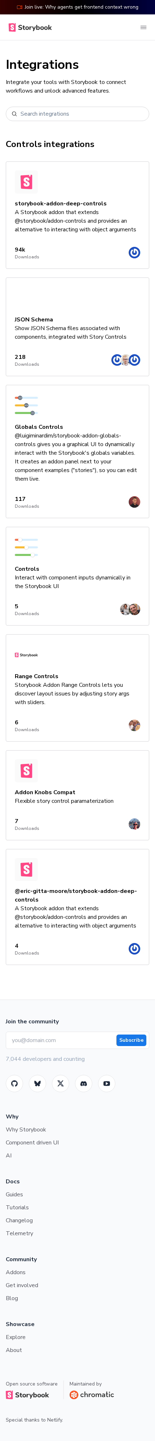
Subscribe (131, 1040)
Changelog (19, 1220)
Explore (16, 1337)
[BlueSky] (37, 1083)
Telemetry (19, 1233)
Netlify (54, 1419)
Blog (12, 1298)
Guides (14, 1194)
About (14, 1350)
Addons (16, 1272)
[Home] (29, 27)
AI (9, 1156)
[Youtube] (106, 1083)
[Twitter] (60, 1083)
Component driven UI (32, 1143)
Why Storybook (26, 1130)
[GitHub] (14, 1083)
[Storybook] (83, 1083)
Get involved (22, 1285)
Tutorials (17, 1207)
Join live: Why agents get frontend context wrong (81, 7)
